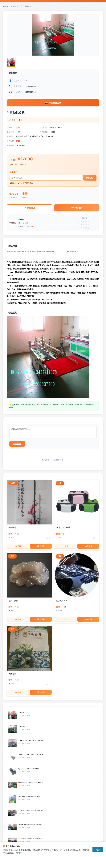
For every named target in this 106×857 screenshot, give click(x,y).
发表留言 (17, 444)
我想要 (78, 207)
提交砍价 (90, 178)
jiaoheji (21, 219)
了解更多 (18, 853)
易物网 (5, 6)
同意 (98, 849)
